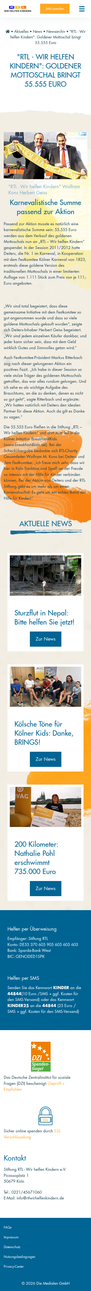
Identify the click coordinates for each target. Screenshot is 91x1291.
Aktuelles (21, 32)
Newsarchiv (55, 32)
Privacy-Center (14, 1266)
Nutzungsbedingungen (19, 1256)
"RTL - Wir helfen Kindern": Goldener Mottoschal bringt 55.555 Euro (47, 37)
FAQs (8, 1227)
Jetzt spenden (55, 8)
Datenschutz (12, 1247)
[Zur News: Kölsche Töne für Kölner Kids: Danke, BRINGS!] (45, 686)
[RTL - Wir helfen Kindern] (18, 9)
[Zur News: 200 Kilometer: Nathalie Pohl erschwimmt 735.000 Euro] (45, 807)
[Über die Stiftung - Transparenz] (41, 1056)
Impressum (11, 1237)
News (37, 32)
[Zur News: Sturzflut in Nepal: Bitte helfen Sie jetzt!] (45, 575)
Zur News (46, 639)
